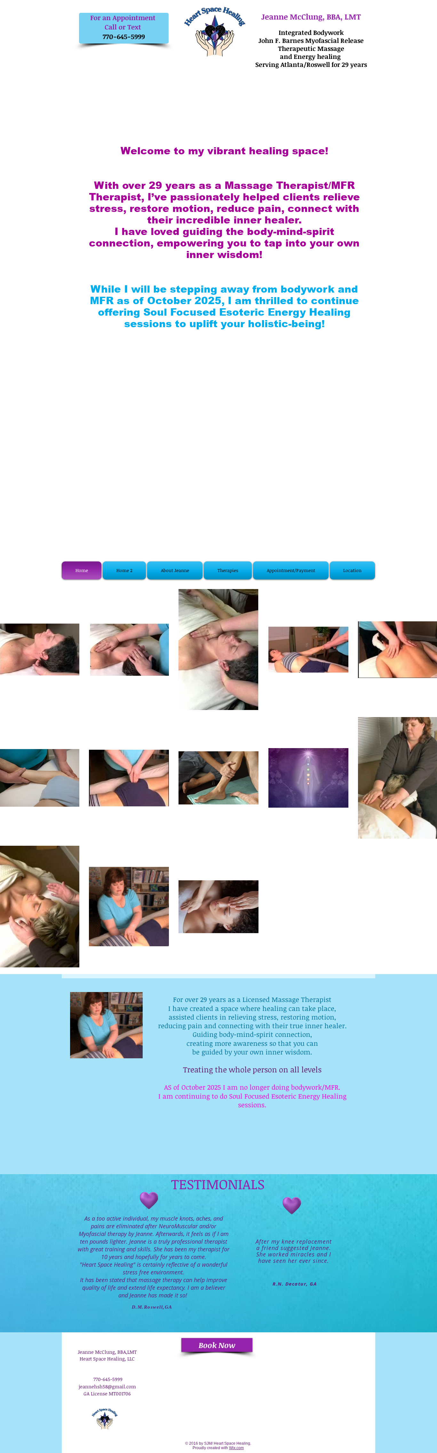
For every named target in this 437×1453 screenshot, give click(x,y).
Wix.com (236, 1448)
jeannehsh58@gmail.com (107, 1386)
